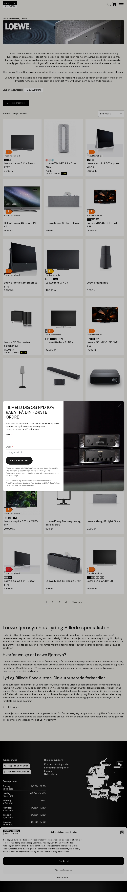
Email (8, 447)
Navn (8, 434)
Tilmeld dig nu (19, 460)
